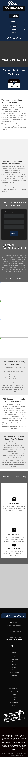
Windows (14, 669)
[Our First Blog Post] (14, 551)
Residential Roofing (14, 672)
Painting (14, 661)
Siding (14, 667)
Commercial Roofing (14, 675)
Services (14, 656)
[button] (13, 615)
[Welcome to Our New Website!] (14, 528)
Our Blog (14, 700)
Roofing (14, 664)
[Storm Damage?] (14, 498)
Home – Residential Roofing (14, 691)
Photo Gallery (14, 702)
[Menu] (14, 729)
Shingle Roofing (14, 659)
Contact (14, 705)
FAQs (14, 697)
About (14, 694)
